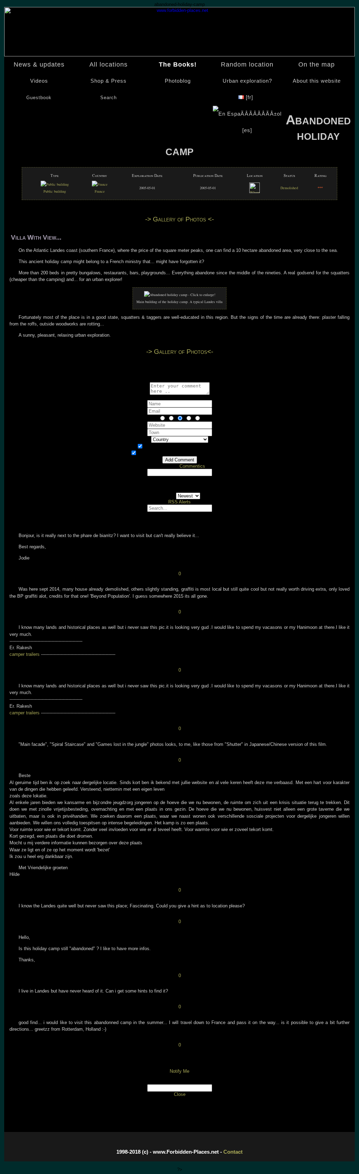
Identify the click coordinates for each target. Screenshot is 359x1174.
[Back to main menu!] (179, 54)
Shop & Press (108, 81)
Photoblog (178, 81)
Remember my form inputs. (183, 453)
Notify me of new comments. (184, 446)
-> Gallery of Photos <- (179, 219)
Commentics (192, 466)
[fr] (249, 97)
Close (179, 1094)
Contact (233, 1152)
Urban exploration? (247, 81)
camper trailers (25, 654)
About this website (317, 81)
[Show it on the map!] (254, 191)
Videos (39, 81)
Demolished (289, 187)
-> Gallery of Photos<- (179, 351)
